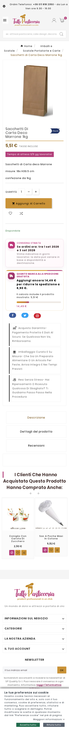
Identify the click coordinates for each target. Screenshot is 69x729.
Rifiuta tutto (54, 725)
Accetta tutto (28, 725)
